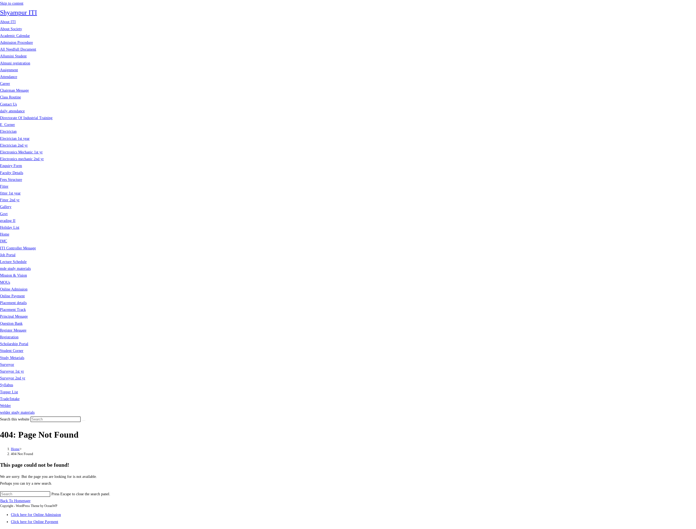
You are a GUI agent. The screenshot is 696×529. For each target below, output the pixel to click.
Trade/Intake (10, 399)
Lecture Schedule (13, 262)
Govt (4, 214)
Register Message (13, 330)
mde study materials (15, 269)
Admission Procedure (16, 43)
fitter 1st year (10, 193)
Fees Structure (11, 180)
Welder (5, 406)
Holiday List (9, 227)
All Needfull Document (18, 49)
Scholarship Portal (14, 344)
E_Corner (7, 125)
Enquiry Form (11, 166)
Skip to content (11, 3)
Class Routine (10, 97)
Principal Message (14, 316)
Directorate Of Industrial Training (26, 118)
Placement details (13, 303)
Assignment (9, 70)
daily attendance (12, 111)
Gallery (5, 207)
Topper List (9, 392)
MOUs (5, 282)
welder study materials (17, 412)
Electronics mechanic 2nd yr (22, 159)
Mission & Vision (13, 275)
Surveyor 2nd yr (12, 378)
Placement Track (13, 310)
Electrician (8, 131)
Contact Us (8, 104)
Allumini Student (13, 56)
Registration (9, 337)
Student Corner (11, 351)
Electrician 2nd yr (14, 145)
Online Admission (13, 289)
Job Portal (7, 255)
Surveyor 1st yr (12, 371)
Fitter (4, 186)
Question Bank (11, 323)
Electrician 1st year (15, 139)
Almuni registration (15, 63)
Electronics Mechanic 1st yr (21, 152)
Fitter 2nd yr (10, 200)
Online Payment (12, 296)
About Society (11, 29)
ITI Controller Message (18, 248)
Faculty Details (11, 173)
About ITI (8, 22)
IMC (3, 241)
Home (4, 234)
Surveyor (7, 365)
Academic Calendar (15, 36)
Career (5, 84)
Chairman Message (14, 90)
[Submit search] (84, 420)
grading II (7, 221)
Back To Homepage (15, 501)
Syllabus (6, 385)
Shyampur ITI (18, 12)
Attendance (8, 77)
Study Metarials (12, 358)
